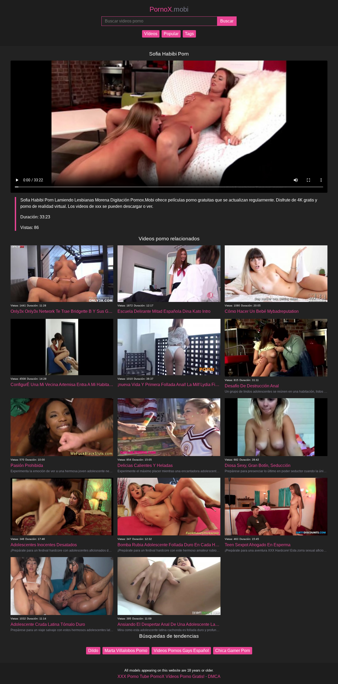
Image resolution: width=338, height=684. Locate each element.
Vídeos (150, 33)
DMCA (214, 676)
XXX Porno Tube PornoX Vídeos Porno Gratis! (161, 676)
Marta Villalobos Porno (126, 650)
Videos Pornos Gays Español (181, 650)
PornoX (169, 9)
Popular (171, 33)
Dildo (93, 650)
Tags (189, 33)
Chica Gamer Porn (232, 650)
